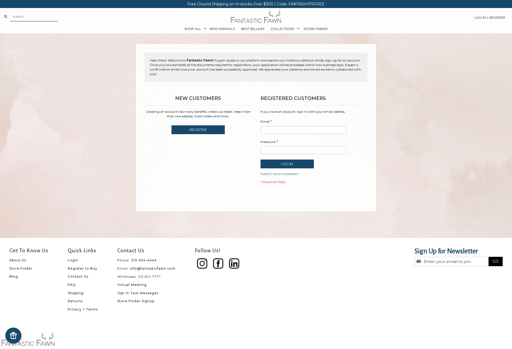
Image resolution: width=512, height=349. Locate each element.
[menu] (256, 29)
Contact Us (78, 276)
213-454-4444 (144, 260)
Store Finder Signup (135, 301)
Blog (13, 276)
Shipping (76, 293)
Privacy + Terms (83, 309)
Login (73, 260)
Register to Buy (82, 268)
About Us (17, 260)
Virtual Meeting (132, 285)
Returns (75, 301)
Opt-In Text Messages (137, 293)
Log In (480, 17)
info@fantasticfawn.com (152, 268)
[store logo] (256, 17)
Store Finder (21, 268)
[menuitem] (193, 29)
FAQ (72, 285)
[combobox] (34, 16)
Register (497, 17)
